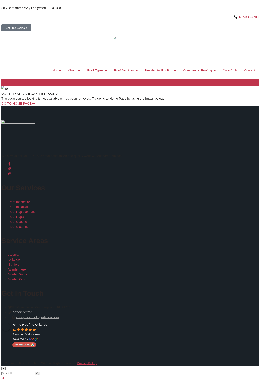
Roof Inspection (19, 202)
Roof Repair (16, 217)
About (72, 70)
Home (57, 70)
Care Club (230, 70)
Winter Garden (18, 274)
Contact (249, 70)
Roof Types (95, 70)
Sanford (14, 264)
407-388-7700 (22, 312)
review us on (22, 344)
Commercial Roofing (197, 70)
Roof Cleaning (18, 226)
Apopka (13, 254)
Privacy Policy (87, 363)
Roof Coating (17, 221)
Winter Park (16, 279)
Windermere (17, 269)
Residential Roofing (158, 70)
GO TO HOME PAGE (16, 103)
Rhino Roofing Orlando (29, 324)
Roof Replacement (21, 212)
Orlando (14, 259)
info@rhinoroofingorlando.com (37, 317)
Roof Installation (19, 207)
